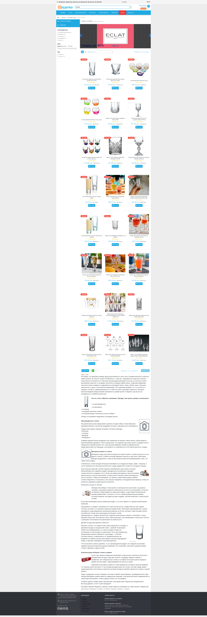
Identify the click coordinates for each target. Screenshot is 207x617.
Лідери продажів (86, 603)
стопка (62, 56)
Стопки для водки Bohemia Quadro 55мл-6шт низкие (115, 79)
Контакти (84, 606)
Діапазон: (60, 46)
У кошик (92, 88)
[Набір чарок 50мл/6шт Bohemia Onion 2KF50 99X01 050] (139, 302)
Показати (136, 52)
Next (150, 35)
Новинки (84, 601)
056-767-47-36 (64, 602)
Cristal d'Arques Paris (65, 32)
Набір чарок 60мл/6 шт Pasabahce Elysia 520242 (115, 197)
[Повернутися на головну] (57, 17)
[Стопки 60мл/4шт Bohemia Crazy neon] (92, 107)
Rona (61, 40)
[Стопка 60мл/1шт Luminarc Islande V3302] (92, 185)
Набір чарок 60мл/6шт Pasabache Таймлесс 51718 (139, 236)
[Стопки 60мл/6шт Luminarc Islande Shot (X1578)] (92, 224)
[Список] (85, 52)
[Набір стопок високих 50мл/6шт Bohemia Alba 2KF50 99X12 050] (139, 185)
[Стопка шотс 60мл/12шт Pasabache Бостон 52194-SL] (139, 263)
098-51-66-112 (72, 600)
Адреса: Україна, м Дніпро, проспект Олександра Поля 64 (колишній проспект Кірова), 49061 (66, 596)
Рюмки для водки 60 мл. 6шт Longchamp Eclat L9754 (139, 119)
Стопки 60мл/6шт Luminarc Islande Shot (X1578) (91, 236)
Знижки (84, 599)
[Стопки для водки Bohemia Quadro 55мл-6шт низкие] (115, 68)
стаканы (127, 589)
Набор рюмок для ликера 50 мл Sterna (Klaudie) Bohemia (139, 158)
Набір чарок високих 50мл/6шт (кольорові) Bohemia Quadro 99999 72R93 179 (115, 315)
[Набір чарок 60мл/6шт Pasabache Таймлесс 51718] (139, 224)
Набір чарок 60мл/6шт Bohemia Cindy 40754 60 (92, 316)
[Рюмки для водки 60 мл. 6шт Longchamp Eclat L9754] (139, 107)
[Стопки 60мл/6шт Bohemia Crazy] (139, 68)
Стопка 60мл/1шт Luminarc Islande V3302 (92, 197)
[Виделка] (64, 7)
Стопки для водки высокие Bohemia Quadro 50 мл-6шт (91, 79)
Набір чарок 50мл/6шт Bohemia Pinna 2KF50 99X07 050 (92, 355)
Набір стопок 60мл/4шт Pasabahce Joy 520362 (115, 236)
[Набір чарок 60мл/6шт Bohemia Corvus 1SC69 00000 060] (115, 343)
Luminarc (62, 36)
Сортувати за (90, 52)
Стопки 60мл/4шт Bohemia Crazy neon (92, 119)
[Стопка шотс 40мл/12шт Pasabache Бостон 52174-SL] (115, 263)
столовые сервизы (110, 589)
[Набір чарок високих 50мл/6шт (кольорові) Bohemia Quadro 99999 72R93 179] (115, 302)
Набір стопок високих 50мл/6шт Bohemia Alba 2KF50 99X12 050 (139, 197)
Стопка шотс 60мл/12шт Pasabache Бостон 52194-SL (139, 275)
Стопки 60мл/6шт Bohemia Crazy (139, 80)
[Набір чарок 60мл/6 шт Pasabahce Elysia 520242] (115, 185)
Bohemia (62, 34)
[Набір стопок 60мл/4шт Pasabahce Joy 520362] (115, 224)
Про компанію (86, 608)
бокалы (120, 589)
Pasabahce (63, 38)
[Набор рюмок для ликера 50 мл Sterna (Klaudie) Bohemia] (139, 146)
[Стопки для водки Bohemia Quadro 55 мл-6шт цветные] (92, 146)
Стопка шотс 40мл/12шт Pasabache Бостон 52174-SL (115, 275)
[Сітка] (82, 52)
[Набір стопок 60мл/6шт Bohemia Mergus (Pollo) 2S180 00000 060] (139, 343)
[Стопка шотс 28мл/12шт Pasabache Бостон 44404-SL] (92, 263)
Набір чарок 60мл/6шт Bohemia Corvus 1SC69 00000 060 (115, 355)
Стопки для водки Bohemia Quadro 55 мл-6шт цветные (92, 158)
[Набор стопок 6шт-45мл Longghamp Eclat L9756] (115, 107)
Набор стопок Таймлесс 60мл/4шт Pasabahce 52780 (115, 158)
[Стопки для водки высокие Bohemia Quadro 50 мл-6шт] (92, 68)
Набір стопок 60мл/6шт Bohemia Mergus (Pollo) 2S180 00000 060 (138, 355)
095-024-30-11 (64, 600)
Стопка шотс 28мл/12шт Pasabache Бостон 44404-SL (91, 275)
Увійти (124, 2)
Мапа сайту (85, 611)
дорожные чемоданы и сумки (91, 589)
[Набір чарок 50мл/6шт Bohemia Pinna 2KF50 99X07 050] (92, 343)
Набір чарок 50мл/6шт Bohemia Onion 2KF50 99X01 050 (139, 316)
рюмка (61, 54)
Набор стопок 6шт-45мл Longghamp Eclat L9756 (115, 119)
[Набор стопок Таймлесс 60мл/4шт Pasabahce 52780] (115, 146)
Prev (81, 35)
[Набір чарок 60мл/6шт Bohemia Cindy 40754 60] (92, 302)
